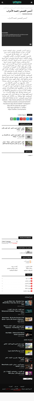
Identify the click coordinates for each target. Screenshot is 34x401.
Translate (14, 243)
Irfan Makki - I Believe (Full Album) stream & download (15, 333)
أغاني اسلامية (28, 281)
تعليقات (28, 262)
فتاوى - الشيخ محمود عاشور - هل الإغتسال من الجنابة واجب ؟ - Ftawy (13, 135)
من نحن (16, 386)
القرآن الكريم (29, 266)
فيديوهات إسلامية (20, 8)
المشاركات (27, 261)
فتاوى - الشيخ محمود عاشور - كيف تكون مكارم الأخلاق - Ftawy (13, 128)
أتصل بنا (10, 386)
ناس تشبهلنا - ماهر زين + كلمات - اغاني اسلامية (14, 358)
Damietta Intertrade (27, 14)
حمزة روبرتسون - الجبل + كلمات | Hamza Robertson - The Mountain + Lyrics (14, 326)
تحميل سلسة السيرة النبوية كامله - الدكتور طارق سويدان (14, 344)
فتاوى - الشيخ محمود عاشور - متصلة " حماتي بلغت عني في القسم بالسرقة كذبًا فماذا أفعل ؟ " (13, 143)
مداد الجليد (8, 389)
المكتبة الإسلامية (13, 270)
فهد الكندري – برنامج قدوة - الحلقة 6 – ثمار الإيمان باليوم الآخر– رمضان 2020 (13, 372)
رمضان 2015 (29, 268)
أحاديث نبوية (14, 266)
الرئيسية (22, 386)
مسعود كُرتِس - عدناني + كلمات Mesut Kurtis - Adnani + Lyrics (13, 365)
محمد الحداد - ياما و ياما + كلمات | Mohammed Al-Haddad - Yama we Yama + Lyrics (13, 311)
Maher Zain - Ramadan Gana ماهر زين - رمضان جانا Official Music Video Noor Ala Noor (13, 303)
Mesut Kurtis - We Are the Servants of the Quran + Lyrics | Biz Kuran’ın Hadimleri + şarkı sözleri (13, 319)
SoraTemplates (17, 390)
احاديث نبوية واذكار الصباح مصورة (16, 350)
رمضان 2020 (28, 288)
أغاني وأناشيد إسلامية (12, 268)
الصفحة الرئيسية (28, 8)
